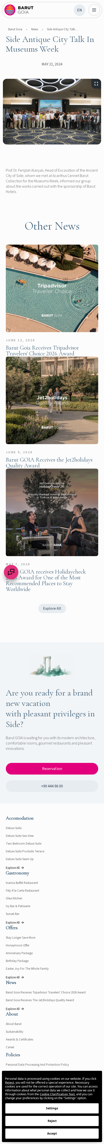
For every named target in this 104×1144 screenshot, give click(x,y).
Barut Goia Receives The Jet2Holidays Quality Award (40, 1000)
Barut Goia (15, 29)
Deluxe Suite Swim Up (20, 859)
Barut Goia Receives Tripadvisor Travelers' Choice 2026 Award (46, 992)
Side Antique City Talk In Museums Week (62, 29)
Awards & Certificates (19, 1039)
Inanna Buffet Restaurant (22, 883)
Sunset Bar (12, 914)
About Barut (14, 1024)
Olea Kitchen (14, 898)
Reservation (52, 768)
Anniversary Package (19, 953)
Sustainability (14, 1032)
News (34, 29)
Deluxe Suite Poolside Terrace (25, 851)
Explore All (52, 608)
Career (10, 1047)
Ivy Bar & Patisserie (18, 906)
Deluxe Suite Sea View (20, 836)
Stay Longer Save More (20, 938)
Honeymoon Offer (17, 945)
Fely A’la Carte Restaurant (22, 890)
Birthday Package (17, 961)
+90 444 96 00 (52, 786)
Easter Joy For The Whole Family (27, 969)
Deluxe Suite (14, 828)
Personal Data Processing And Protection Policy (37, 1065)
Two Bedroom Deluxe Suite (23, 843)
